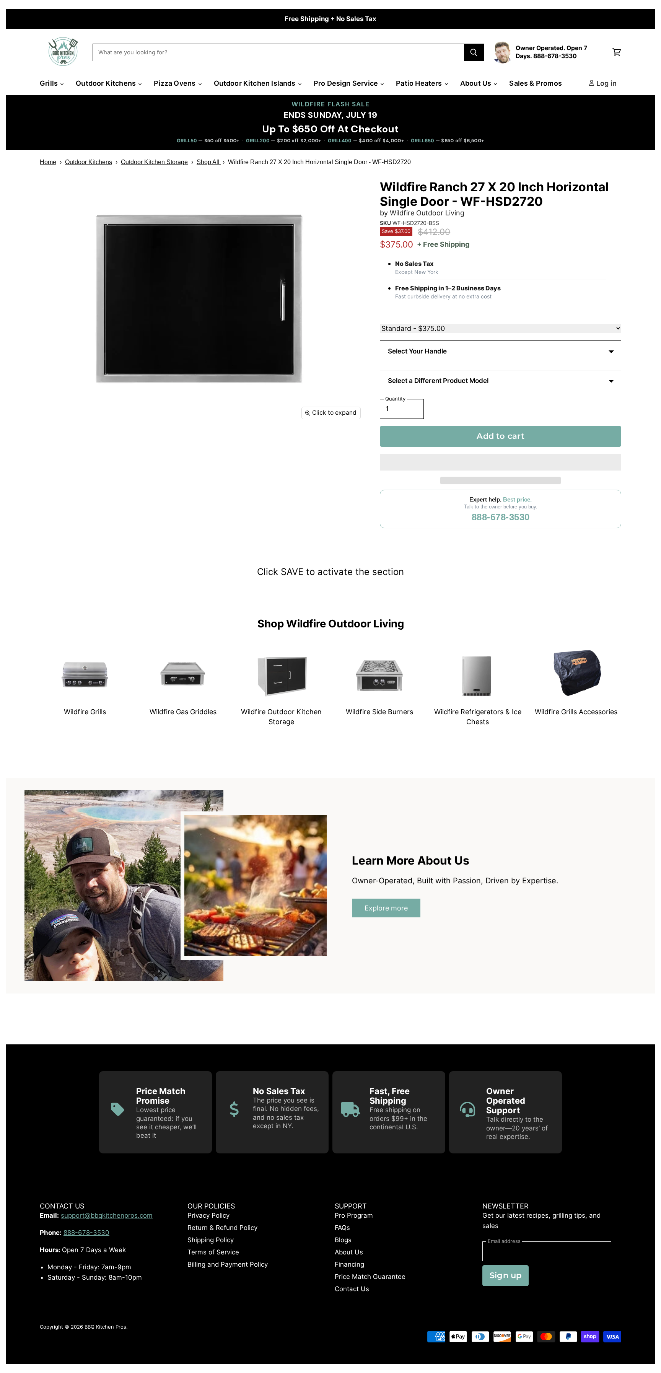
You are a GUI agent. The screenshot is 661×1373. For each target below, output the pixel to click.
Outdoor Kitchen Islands (255, 83)
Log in (606, 83)
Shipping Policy (210, 1240)
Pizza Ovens (175, 83)
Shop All (209, 162)
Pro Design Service (346, 83)
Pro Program (354, 1215)
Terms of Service (213, 1252)
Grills (49, 83)
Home (48, 162)
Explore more (386, 908)
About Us (476, 83)
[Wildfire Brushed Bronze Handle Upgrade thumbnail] (119, 447)
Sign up (505, 1275)
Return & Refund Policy (222, 1227)
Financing (349, 1264)
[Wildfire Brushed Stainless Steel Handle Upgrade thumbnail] (87, 447)
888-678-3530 (501, 517)
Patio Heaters (420, 83)
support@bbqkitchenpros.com (107, 1215)
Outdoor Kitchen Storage (154, 162)
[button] (500, 462)
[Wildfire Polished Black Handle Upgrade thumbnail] (152, 447)
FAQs (342, 1227)
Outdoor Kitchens (106, 83)
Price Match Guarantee (370, 1276)
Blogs (343, 1240)
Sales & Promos (535, 83)
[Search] (474, 52)
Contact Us (352, 1289)
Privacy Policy (208, 1215)
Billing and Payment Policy (227, 1264)
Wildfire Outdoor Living (427, 213)
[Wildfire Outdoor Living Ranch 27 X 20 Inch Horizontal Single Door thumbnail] (54, 447)
